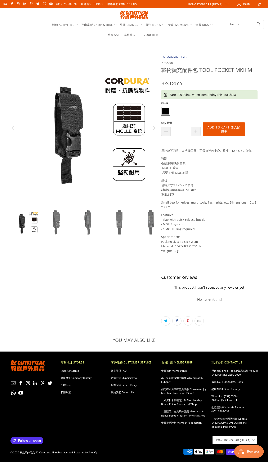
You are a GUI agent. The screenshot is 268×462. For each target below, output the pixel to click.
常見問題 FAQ (118, 370)
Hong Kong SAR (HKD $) (205, 4)
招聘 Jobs (66, 385)
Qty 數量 (166, 123)
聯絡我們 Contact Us (122, 4)
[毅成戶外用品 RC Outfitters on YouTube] (51, 4)
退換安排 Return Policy (124, 385)
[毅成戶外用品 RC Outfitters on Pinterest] (31, 4)
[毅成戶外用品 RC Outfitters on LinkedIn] (24, 4)
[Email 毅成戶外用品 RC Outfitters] (5, 4)
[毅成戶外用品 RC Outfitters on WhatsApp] (44, 4)
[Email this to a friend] (199, 321)
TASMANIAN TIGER (174, 57)
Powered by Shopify (85, 452)
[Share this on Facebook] (177, 321)
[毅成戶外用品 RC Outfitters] (134, 15)
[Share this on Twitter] (165, 321)
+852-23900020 (66, 4)
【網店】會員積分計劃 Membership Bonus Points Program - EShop (181, 402)
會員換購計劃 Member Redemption (181, 422)
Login (246, 4)
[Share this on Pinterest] (188, 321)
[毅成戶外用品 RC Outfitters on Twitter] (37, 4)
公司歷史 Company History (76, 378)
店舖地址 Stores (92, 4)
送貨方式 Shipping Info (124, 378)
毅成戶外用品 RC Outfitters (35, 452)
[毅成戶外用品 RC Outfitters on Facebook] (11, 4)
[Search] (258, 24)
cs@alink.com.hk (227, 400)
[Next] (154, 128)
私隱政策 (66, 392)
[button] (65, 25)
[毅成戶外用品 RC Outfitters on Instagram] (18, 4)
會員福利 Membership (174, 370)
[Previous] (13, 128)
